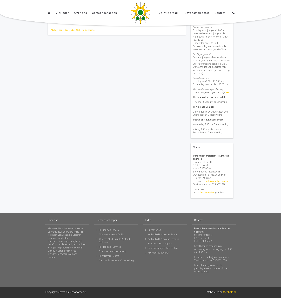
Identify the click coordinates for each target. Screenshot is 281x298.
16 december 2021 (72, 30)
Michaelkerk (56, 30)
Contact (220, 12)
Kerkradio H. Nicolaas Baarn (162, 234)
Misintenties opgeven (158, 252)
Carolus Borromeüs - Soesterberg (116, 260)
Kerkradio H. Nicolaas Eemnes (163, 239)
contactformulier (205, 192)
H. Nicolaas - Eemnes (110, 247)
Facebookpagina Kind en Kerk (163, 248)
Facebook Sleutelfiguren (160, 243)
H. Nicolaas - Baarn (109, 230)
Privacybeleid (154, 230)
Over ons (80, 12)
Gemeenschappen (104, 12)
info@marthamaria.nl (217, 181)
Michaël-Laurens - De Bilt (111, 234)
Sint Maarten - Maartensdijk (113, 251)
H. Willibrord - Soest (109, 256)
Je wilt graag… (169, 12)
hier (227, 92)
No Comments (88, 30)
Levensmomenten (197, 12)
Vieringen (62, 12)
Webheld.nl (229, 292)
